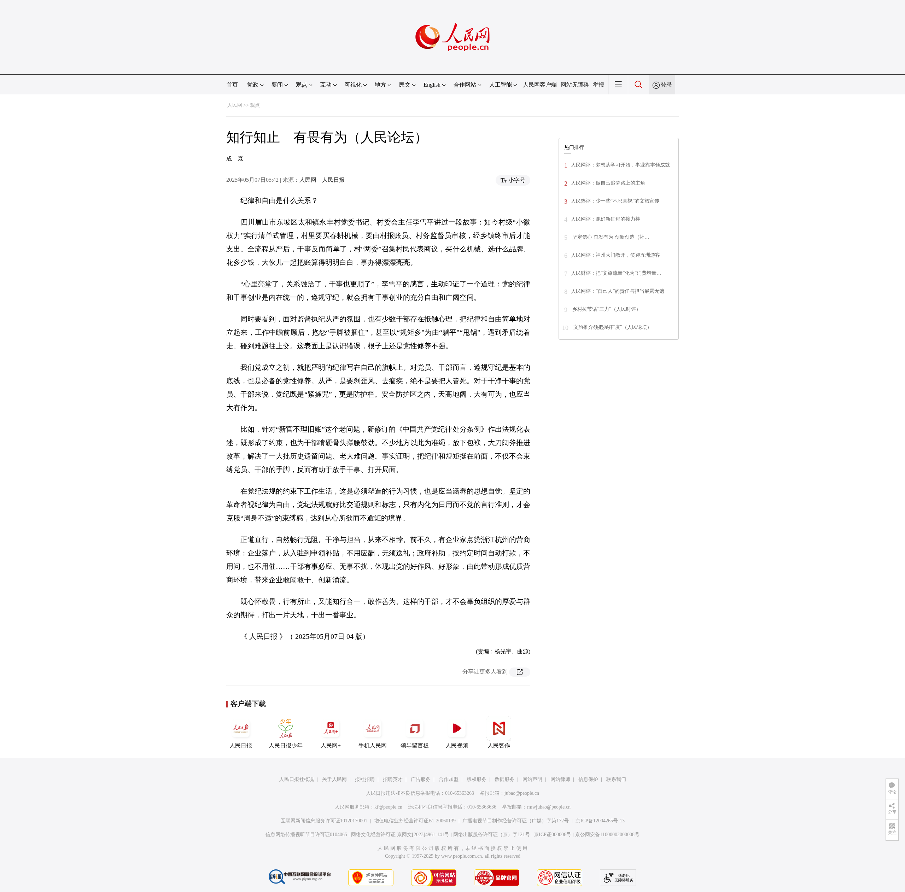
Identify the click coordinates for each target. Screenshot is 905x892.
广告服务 (421, 779)
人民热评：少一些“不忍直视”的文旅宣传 (615, 201)
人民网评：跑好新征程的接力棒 (605, 219)
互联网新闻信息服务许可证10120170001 (324, 820)
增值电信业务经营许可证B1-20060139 (415, 820)
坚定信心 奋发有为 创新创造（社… (610, 237)
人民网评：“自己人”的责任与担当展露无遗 (617, 291)
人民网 (234, 105)
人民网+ (331, 745)
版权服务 (476, 779)
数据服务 (504, 779)
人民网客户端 (540, 85)
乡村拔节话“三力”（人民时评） (606, 309)
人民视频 (456, 745)
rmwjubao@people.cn (549, 807)
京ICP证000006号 (552, 834)
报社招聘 (365, 779)
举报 (598, 85)
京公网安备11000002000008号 (607, 834)
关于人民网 (334, 779)
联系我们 (616, 779)
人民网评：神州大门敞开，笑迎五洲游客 (615, 255)
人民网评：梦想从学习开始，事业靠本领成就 (620, 165)
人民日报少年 (286, 745)
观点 (255, 105)
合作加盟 (449, 779)
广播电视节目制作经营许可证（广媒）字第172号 (515, 820)
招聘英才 (393, 779)
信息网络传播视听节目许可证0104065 (306, 834)
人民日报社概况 (296, 779)
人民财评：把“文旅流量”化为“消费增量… (616, 273)
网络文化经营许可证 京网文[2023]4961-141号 (400, 834)
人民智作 (498, 745)
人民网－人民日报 (322, 180)
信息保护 (588, 779)
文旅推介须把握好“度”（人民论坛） (612, 327)
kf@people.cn (388, 807)
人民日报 (240, 745)
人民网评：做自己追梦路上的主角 (608, 183)
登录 (666, 85)
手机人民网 (372, 745)
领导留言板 (415, 745)
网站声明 (532, 779)
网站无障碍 (575, 85)
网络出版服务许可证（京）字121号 (491, 834)
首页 (232, 85)
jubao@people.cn (521, 793)
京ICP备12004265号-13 (600, 820)
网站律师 (560, 779)
